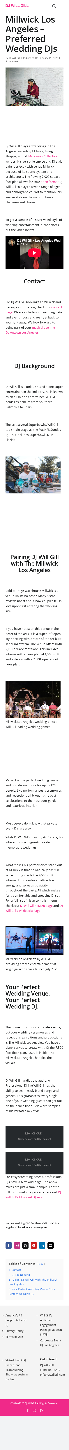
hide (40, 1264)
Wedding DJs (22, 1223)
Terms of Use (14, 1336)
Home (9, 1223)
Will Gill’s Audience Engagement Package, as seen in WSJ (51, 1325)
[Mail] (50, 1245)
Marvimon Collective (42, 156)
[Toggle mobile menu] (61, 6)
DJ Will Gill (14, 58)
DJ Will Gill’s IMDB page (36, 906)
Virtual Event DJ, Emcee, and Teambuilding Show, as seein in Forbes (17, 1369)
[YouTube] (34, 1245)
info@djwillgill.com (52, 1374)
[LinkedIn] (42, 1245)
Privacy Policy (15, 1331)
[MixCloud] (25, 1245)
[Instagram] (17, 1245)
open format (50, 182)
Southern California (42, 1223)
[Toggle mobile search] (54, 6)
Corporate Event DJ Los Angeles (50, 1342)
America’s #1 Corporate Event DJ (16, 1320)
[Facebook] (9, 1245)
